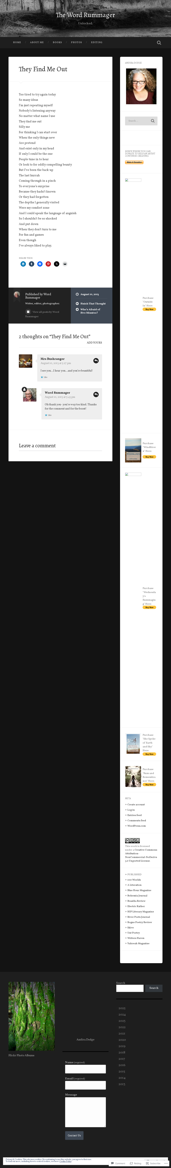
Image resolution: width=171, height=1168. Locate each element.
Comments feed (136, 820)
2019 (122, 1046)
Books (57, 42)
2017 (122, 1059)
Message (71, 1095)
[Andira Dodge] (32, 1050)
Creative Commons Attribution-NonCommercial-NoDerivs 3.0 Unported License (141, 855)
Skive (130, 928)
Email (75, 1078)
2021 (122, 1033)
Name (75, 1062)
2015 (122, 1071)
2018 (122, 1052)
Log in (131, 810)
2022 (122, 1027)
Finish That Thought (93, 304)
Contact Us (74, 1135)
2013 (122, 1084)
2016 (122, 1065)
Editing (96, 42)
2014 (122, 1078)
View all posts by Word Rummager (42, 314)
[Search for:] (141, 121)
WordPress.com (136, 826)
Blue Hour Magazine (139, 890)
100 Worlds (134, 880)
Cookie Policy (65, 1161)
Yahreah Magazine (138, 943)
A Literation (134, 885)
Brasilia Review (136, 901)
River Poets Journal (138, 917)
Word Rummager (57, 393)
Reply (96, 360)
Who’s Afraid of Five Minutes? (90, 311)
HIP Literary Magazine (140, 912)
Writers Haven (135, 938)
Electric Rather (136, 906)
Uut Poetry (133, 933)
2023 (122, 1021)
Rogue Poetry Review (139, 922)
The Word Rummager (85, 14)
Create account (136, 804)
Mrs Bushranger (53, 359)
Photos (76, 42)
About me (37, 42)
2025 (122, 1008)
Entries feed (134, 815)
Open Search (159, 42)
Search (120, 983)
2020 (122, 1040)
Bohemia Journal (137, 896)
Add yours (94, 343)
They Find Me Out (43, 69)
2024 (122, 1014)
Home (17, 42)
